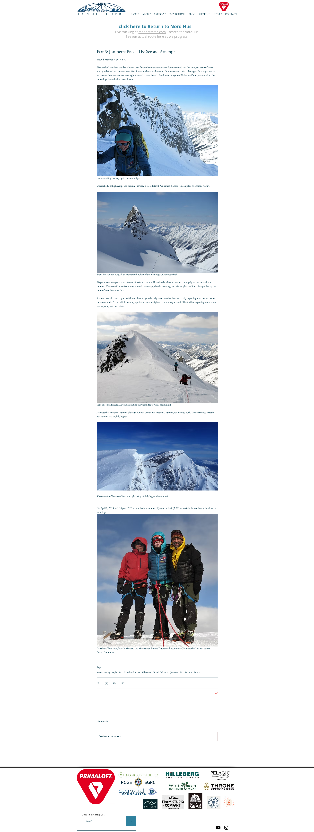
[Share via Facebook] (98, 682)
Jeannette (174, 672)
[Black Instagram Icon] (226, 827)
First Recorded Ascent (190, 672)
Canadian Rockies (132, 672)
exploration (117, 672)
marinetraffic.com (152, 32)
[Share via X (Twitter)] (106, 682)
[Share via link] (122, 682)
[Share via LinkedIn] (114, 682)
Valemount (146, 672)
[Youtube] (218, 827)
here (160, 36)
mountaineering (103, 672)
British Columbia (160, 672)
